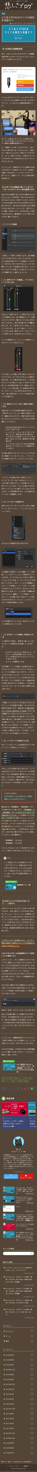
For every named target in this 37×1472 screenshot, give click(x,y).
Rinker (25, 74)
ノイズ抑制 (28, 1078)
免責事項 (25, 1466)
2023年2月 (19, 1380)
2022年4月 (19, 1394)
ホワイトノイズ (7, 1081)
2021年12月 (19, 1409)
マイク (15, 1081)
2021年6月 (19, 1414)
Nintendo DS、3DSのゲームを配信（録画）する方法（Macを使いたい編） (19, 1301)
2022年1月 (19, 1404)
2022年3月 (19, 1399)
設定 (21, 1081)
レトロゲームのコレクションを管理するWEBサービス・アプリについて (19, 1269)
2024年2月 (19, 1365)
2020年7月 (19, 1453)
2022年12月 (19, 1384)
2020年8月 (19, 1448)
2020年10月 (19, 1438)
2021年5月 (19, 1419)
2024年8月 (19, 1360)
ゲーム (19, 1336)
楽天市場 (20, 85)
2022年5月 (19, 1389)
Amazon (20, 81)
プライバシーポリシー (14, 1466)
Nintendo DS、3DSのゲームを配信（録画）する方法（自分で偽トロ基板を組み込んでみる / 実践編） (19, 1279)
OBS (12, 1078)
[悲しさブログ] (18, 8)
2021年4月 (19, 1424)
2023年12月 (19, 1370)
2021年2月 (19, 1428)
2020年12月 (19, 1433)
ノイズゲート (20, 1078)
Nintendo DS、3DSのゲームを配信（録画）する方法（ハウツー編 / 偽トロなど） (19, 1312)
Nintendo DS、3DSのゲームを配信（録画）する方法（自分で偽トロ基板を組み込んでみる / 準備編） (19, 1291)
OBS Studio (5, 197)
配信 (3, 13)
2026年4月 (19, 1355)
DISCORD (5, 1078)
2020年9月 (19, 1443)
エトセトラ (19, 1331)
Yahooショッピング (24, 89)
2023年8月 (19, 1375)
